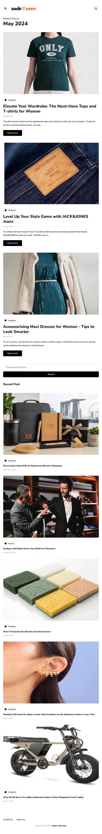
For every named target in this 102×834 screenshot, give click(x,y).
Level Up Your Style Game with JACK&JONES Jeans (45, 219)
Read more (12, 132)
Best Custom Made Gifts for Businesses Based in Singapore (32, 465)
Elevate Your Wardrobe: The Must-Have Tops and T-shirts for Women (49, 109)
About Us (21, 819)
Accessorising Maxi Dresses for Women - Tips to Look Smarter (48, 329)
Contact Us (8, 819)
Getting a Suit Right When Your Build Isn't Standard (29, 548)
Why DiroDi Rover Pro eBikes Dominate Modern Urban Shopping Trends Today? (43, 797)
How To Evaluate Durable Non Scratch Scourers (27, 631)
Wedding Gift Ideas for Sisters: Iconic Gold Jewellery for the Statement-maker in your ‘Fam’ (49, 714)
